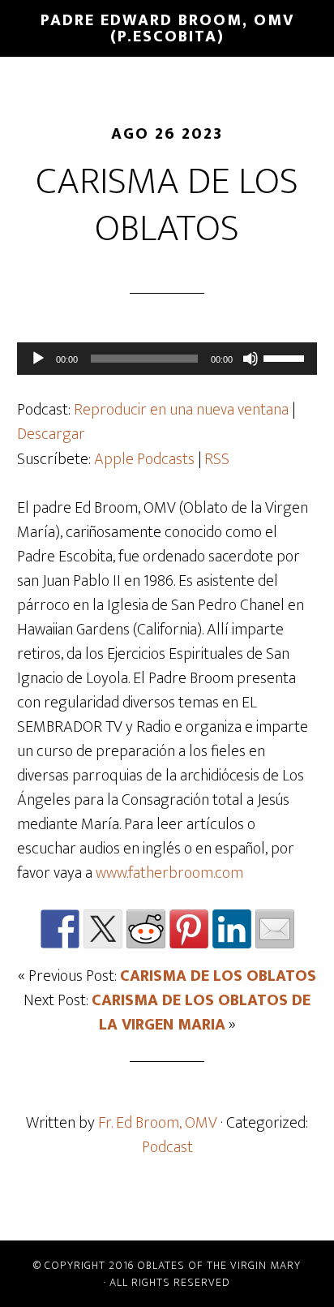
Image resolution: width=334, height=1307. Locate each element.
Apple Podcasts (144, 459)
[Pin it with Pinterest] (188, 928)
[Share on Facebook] (60, 928)
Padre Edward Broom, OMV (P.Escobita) (167, 28)
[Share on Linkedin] (231, 928)
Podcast (167, 1147)
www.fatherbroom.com (169, 873)
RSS (216, 459)
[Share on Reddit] (145, 928)
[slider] (286, 357)
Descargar (51, 434)
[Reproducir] (38, 358)
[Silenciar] (250, 358)
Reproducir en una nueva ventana (181, 409)
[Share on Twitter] (103, 928)
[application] (167, 358)
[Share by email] (274, 928)
